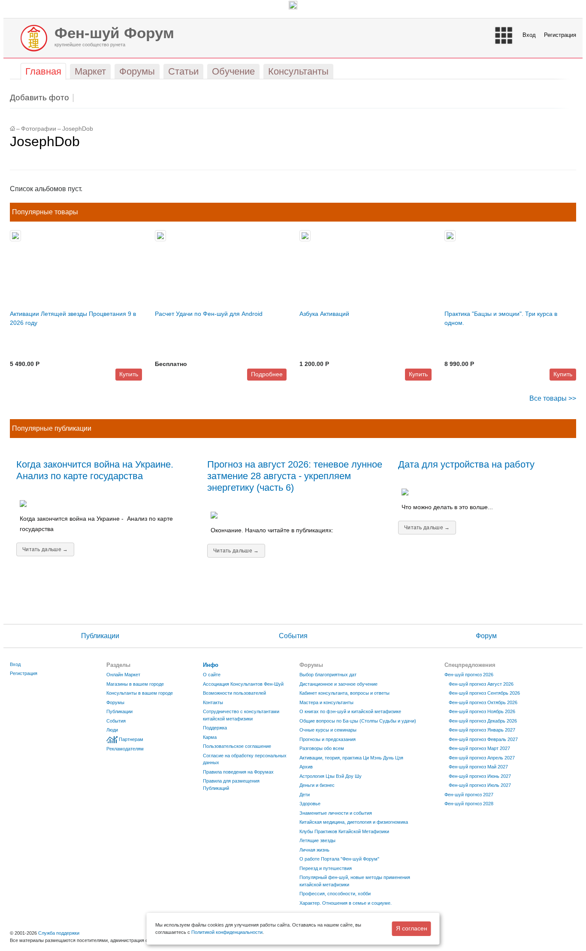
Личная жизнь (314, 849)
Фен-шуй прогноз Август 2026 (481, 684)
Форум (486, 635)
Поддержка (215, 727)
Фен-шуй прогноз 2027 (468, 794)
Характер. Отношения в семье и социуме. (345, 903)
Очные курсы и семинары (327, 729)
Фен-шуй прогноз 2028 (468, 803)
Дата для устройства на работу (466, 464)
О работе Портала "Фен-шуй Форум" (339, 858)
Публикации (100, 635)
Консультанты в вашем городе (139, 693)
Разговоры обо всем (321, 748)
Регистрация (560, 35)
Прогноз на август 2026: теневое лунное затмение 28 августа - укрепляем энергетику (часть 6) (294, 476)
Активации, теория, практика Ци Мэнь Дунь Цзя (351, 757)
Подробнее (267, 374)
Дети (304, 794)
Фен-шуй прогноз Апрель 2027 (482, 757)
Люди (112, 729)
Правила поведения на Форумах (238, 771)
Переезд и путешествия (325, 868)
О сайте (212, 674)
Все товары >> (552, 398)
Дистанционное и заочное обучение (338, 684)
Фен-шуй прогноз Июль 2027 (480, 785)
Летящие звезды (317, 840)
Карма (210, 737)
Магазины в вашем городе (135, 684)
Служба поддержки (58, 933)
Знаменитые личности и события (335, 813)
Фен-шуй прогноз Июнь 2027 (480, 776)
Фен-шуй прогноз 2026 (468, 674)
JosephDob (77, 129)
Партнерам (131, 739)
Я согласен (411, 928)
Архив (306, 766)
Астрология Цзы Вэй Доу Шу (330, 776)
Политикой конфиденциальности (227, 932)
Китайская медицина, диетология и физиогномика (353, 822)
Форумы (115, 702)
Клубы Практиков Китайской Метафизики (344, 831)
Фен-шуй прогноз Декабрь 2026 (483, 720)
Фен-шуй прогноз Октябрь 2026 (483, 702)
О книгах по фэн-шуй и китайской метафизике (350, 711)
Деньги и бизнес (317, 785)
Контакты (213, 702)
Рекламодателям (125, 748)
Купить (128, 374)
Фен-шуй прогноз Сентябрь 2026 (484, 693)
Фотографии (38, 129)
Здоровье (309, 803)
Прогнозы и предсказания (327, 739)
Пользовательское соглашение (237, 746)
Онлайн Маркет (123, 674)
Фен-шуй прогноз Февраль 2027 (483, 739)
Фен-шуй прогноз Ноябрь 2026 (482, 711)
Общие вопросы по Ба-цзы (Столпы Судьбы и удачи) (357, 720)
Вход (529, 35)
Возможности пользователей (234, 693)
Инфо (210, 665)
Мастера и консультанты (326, 702)
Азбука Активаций (324, 313)
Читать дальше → (45, 549)
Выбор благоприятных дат (327, 674)
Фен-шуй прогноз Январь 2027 (482, 729)
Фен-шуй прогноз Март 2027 (479, 748)
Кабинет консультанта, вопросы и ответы (344, 693)
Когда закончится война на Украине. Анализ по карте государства (94, 470)
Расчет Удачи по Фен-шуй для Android (209, 313)
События (293, 635)
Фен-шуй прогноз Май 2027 (478, 766)
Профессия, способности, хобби (335, 893)
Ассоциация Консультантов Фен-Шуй (243, 684)
